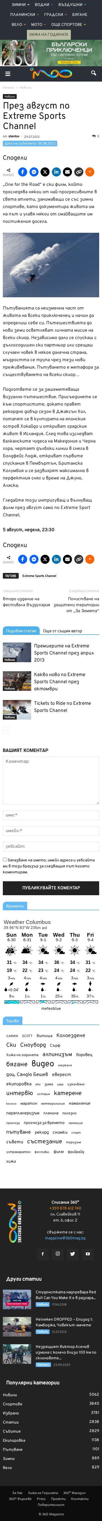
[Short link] (78, 171)
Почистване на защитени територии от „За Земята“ (76, 605)
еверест (61, 1075)
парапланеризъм (22, 1113)
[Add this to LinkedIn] (56, 171)
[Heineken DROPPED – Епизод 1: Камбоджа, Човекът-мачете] (17, 1327)
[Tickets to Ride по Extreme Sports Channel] (17, 710)
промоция (76, 1123)
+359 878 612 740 (65, 1208)
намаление (79, 1103)
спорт (76, 1133)
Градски (53, 15)
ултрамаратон (18, 1152)
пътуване (18, 1132)
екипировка (18, 1084)
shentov (14, 136)
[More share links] (89, 171)
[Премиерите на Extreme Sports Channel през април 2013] (17, 652)
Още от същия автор (62, 631)
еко (38, 1084)
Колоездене (70, 1036)
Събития (12, 1431)
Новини (10, 97)
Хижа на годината (22, 1055)
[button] (94, 74)
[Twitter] (72, 1254)
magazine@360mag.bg (65, 1238)
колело (11, 1104)
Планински (22, 15)
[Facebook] (42, 1254)
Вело (17, 24)
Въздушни (70, 5)
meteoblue (51, 1008)
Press (41, 1499)
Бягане (79, 15)
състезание (44, 1142)
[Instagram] (57, 1254)
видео (42, 1064)
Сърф (55, 1045)
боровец (84, 1055)
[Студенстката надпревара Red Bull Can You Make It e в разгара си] (17, 1299)
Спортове (12, 1404)
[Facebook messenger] (34, 171)
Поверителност (51, 1505)
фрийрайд (76, 1152)
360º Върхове (20, 1499)
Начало (8, 88)
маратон (28, 1103)
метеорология (53, 1104)
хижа (11, 1161)
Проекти (58, 1499)
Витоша (44, 1036)
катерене (68, 1094)
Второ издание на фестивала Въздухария (26, 602)
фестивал (42, 1152)
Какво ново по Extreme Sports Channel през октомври (59, 682)
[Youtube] (88, 1254)
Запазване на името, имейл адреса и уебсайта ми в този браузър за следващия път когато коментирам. (49, 866)
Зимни (19, 5)
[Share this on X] (45, 171)
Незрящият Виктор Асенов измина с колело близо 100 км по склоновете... (66, 1353)
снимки (60, 1132)
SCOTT (27, 1036)
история (43, 1094)
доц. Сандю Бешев (27, 1075)
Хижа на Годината (49, 34)
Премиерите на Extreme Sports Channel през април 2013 (64, 653)
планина (50, 1113)
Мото (36, 24)
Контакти (80, 1499)
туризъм (73, 1142)
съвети (14, 1142)
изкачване (75, 1084)
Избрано (43, 1365)
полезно (69, 1113)
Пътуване (13, 1449)
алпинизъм (57, 1055)
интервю (19, 1094)
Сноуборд (33, 1045)
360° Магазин (74, 1493)
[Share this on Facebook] (22, 171)
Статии (11, 1422)
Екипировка (14, 1440)
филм (59, 1152)
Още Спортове (66, 24)
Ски (11, 1045)
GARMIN (12, 1036)
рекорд (42, 1132)
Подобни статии (21, 631)
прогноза (13, 1123)
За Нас (17, 1493)
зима (48, 1084)
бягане (16, 1065)
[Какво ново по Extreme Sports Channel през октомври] (17, 681)
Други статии (24, 1279)
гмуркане (65, 1065)
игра (60, 1084)
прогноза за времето (44, 1123)
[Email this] (67, 171)
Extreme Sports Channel (39, 576)
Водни (42, 5)
